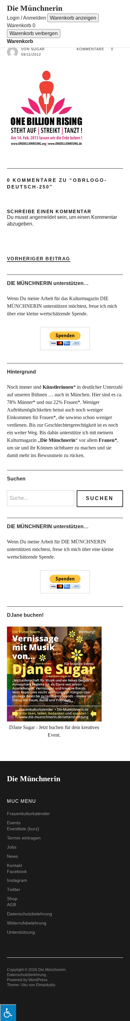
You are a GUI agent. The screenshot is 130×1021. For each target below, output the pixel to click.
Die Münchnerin (34, 8)
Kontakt (14, 865)
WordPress (37, 980)
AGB (11, 904)
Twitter (13, 889)
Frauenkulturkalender (28, 813)
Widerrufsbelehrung (26, 922)
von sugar (33, 49)
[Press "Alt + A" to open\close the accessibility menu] (8, 1012)
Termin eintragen (24, 837)
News (12, 856)
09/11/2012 (31, 54)
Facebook (17, 871)
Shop (12, 898)
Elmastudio (45, 985)
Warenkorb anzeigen (73, 18)
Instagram (17, 880)
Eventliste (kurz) (23, 828)
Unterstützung (21, 932)
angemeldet (42, 217)
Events (14, 822)
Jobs (11, 847)
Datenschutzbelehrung (29, 913)
